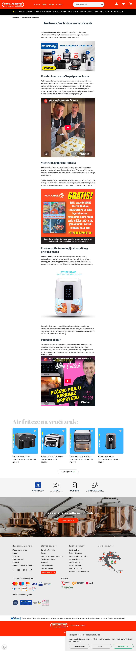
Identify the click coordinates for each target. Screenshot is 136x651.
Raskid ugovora (47, 572)
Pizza (101, 12)
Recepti (44, 4)
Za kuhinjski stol (86, 12)
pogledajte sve (67, 472)
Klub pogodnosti (18, 559)
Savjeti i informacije (48, 550)
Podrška (59, 4)
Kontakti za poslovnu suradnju (23, 565)
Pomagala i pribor (59, 12)
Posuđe (22, 12)
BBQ (96, 12)
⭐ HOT (15, 12)
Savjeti (51, 4)
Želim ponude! (67, 520)
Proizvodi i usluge (75, 553)
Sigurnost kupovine (76, 559)
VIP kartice (16, 556)
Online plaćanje (74, 562)
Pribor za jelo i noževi (42, 12)
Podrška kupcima (47, 565)
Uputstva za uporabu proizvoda (52, 556)
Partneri (15, 553)
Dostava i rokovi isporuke (78, 556)
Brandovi (15, 562)
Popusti (37, 4)
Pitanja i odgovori (47, 568)
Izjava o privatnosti (76, 568)
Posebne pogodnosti (48, 559)
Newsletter (44, 562)
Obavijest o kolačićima (123, 639)
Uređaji (29, 12)
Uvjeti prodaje (74, 550)
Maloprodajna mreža (19, 550)
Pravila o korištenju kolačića (79, 571)
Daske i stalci (73, 12)
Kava (107, 12)
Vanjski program (117, 12)
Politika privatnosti (75, 565)
